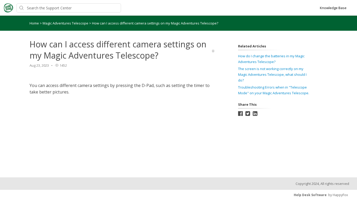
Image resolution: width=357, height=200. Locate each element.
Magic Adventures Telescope (66, 23)
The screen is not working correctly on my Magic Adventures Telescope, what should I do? (272, 74)
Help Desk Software (310, 195)
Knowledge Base (333, 7)
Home (34, 23)
